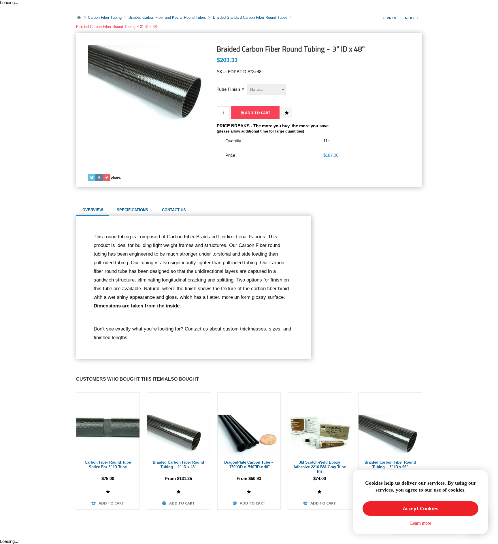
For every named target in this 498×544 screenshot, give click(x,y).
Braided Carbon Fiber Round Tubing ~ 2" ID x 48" (178, 464)
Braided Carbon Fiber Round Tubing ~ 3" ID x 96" (390, 464)
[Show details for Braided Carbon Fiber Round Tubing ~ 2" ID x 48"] (178, 424)
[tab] (92, 210)
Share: (115, 177)
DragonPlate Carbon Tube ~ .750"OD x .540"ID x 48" (248, 464)
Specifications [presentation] (132, 210)
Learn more (420, 523)
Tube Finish (229, 89)
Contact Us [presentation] (174, 210)
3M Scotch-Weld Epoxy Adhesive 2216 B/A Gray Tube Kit (319, 467)
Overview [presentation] (92, 210)
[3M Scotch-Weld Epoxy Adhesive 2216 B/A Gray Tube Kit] (319, 424)
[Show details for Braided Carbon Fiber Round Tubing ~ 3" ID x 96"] (390, 424)
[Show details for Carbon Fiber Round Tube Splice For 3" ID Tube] (107, 424)
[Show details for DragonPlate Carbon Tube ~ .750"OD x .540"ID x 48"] (249, 424)
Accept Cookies (420, 508)
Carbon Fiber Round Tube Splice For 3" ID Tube (108, 464)
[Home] (79, 17)
